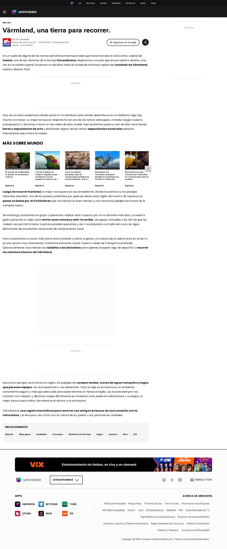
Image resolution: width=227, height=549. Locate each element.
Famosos (116, 3)
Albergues (25, 434)
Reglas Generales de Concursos (167, 523)
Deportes (130, 3)
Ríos (125, 434)
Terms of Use (172, 503)
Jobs (140, 510)
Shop (153, 3)
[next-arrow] (148, 169)
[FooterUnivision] (28, 480)
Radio (143, 3)
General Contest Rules (197, 523)
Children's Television (167, 530)
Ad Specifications (155, 510)
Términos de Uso (153, 503)
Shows (103, 3)
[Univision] (24, 12)
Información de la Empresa (195, 503)
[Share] (145, 42)
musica (113, 434)
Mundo (7, 22)
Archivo (131, 510)
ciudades (41, 434)
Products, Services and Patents (193, 517)
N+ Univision (22, 39)
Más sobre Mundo (23, 143)
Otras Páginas (63, 479)
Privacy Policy (135, 503)
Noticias (90, 3)
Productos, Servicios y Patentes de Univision (126, 523)
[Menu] (4, 11)
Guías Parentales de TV (197, 510)
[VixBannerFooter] (113, 464)
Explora (9, 185)
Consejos (57, 434)
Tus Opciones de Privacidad (195, 530)
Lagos (99, 434)
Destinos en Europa (80, 434)
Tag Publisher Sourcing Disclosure (157, 517)
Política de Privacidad (115, 503)
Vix (79, 3)
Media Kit (171, 510)
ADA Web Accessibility (113, 510)
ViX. (135, 434)
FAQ (181, 510)
